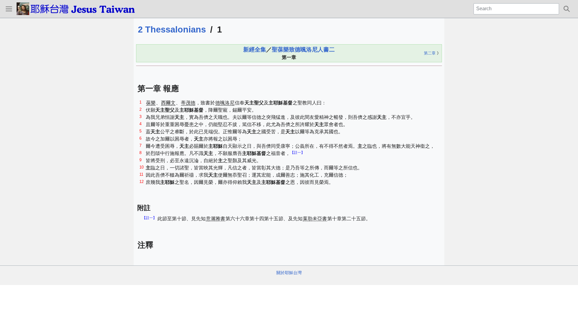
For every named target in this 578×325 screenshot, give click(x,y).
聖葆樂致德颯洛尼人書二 (303, 49)
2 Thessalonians (172, 29)
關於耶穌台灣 (289, 272)
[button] (8, 8)
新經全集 (254, 49)
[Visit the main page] (85, 8)
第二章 (430, 53)
